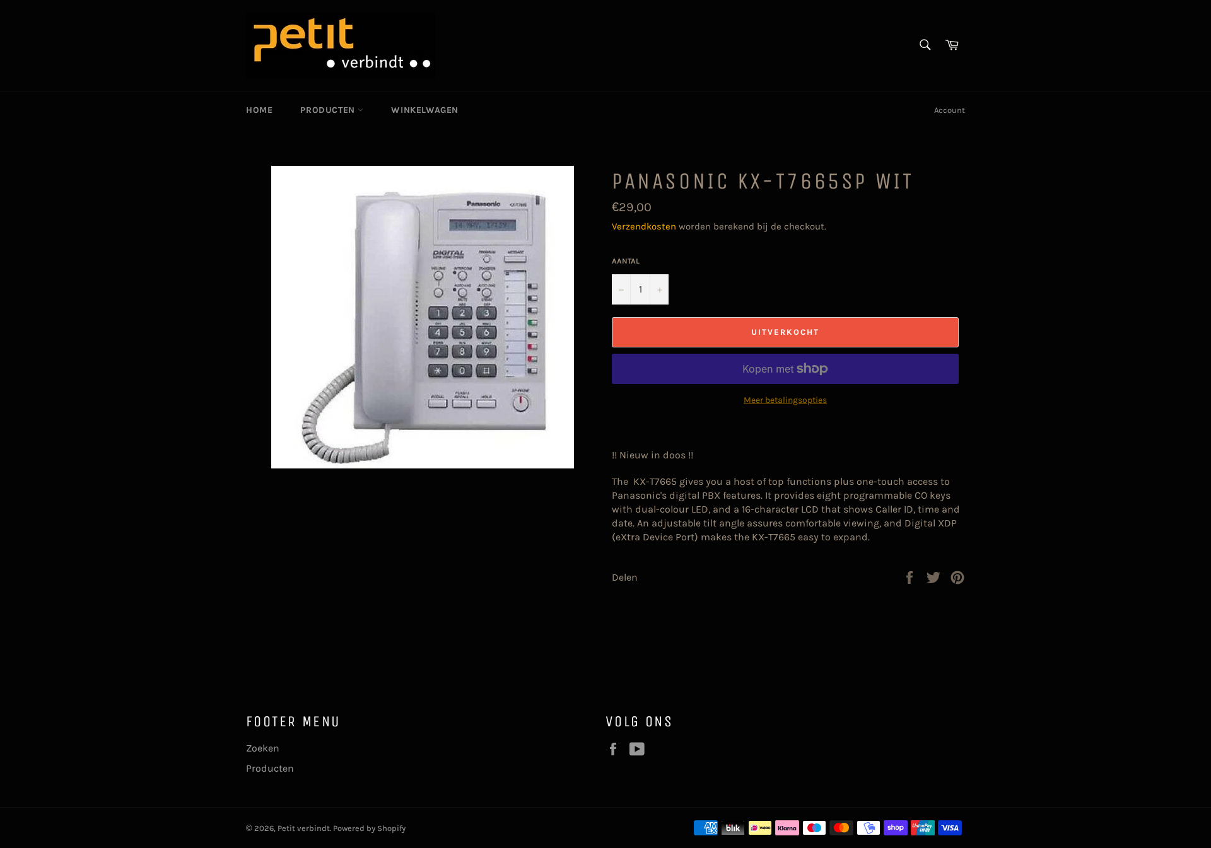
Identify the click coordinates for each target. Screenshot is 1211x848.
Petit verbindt (304, 828)
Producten (329, 110)
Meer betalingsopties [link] (785, 400)
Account (949, 110)
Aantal (626, 261)
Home (259, 110)
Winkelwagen (425, 110)
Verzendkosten (644, 226)
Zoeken (262, 748)
